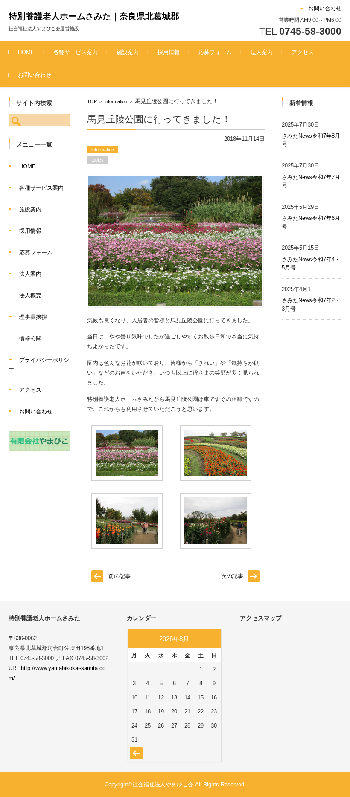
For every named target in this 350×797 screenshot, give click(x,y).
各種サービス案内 (75, 52)
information (116, 101)
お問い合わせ (34, 75)
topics (97, 159)
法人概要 (30, 295)
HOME (26, 52)
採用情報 (169, 52)
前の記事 (119, 576)
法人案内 (262, 52)
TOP (92, 101)
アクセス (303, 52)
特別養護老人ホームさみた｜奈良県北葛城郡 (94, 16)
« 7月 (135, 749)
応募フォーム (215, 52)
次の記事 (232, 576)
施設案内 (128, 52)
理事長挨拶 (33, 317)
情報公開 (30, 338)
